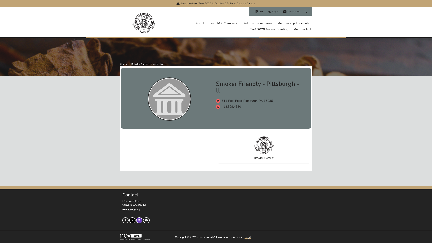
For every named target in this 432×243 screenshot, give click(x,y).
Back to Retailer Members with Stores (144, 64)
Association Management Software (135, 239)
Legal (248, 237)
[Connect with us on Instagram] (139, 220)
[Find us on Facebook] (125, 220)
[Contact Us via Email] (146, 220)
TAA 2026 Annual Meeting (269, 29)
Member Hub (302, 29)
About (199, 23)
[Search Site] (306, 11)
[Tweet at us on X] (132, 220)
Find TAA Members (223, 23)
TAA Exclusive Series (257, 23)
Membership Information (294, 23)
